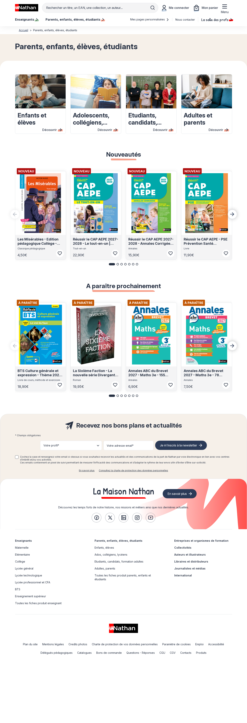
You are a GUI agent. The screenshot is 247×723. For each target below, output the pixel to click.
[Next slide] (232, 214)
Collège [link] (20, 561)
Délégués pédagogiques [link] (57, 652)
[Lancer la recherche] (153, 8)
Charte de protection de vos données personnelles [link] (125, 644)
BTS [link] (17, 589)
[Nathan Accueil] (26, 7)
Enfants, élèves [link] (104, 547)
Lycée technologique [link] (28, 575)
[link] (96, 517)
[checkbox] (17, 457)
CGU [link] (162, 652)
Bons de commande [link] (109, 652)
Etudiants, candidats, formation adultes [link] (119, 561)
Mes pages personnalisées (148, 19)
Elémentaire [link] (22, 554)
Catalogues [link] (84, 652)
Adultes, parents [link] (105, 568)
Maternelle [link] (22, 547)
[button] (112, 264)
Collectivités (182, 547)
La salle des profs (214, 19)
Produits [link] (201, 652)
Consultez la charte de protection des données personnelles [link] (133, 470)
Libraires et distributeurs (191, 561)
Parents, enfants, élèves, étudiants (118, 540)
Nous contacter (185, 19)
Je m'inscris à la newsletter (178, 445)
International (183, 575)
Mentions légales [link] (53, 644)
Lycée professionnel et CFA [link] (32, 582)
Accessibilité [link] (216, 644)
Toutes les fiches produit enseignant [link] (38, 603)
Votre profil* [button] (51, 445)
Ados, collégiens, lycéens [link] (111, 554)
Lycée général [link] (24, 568)
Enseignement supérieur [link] (30, 596)
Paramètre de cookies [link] (176, 644)
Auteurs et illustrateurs (190, 554)
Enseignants (23, 540)
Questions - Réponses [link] (140, 652)
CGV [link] (173, 652)
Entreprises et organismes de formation (201, 540)
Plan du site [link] (30, 644)
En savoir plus (87, 470)
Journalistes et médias (190, 568)
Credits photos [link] (78, 644)
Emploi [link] (199, 644)
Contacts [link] (185, 652)
